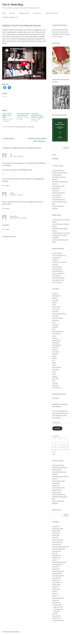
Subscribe (57, 428)
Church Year (55, 309)
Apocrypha (55, 300)
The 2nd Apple (56, 275)
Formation (55, 327)
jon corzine (13, 216)
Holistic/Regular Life (57, 331)
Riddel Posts (55, 190)
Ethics (54, 322)
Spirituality (55, 378)
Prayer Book (55, 351)
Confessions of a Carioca (59, 262)
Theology (54, 383)
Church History (56, 307)
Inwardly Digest (24, 13)
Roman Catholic (56, 367)
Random (54, 358)
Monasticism (55, 342)
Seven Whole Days (57, 271)
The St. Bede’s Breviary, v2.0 (10, 17)
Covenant (55, 264)
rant (53, 360)
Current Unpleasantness (59, 313)
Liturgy (54, 336)
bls (11, 154)
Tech (53, 381)
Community (55, 311)
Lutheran (54, 338)
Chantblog (55, 260)
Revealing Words (57, 269)
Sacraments (55, 369)
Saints (54, 372)
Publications (37, 13)
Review (54, 365)
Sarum (54, 374)
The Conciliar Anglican (58, 278)
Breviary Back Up (8, 138)
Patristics (54, 349)
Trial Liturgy (55, 385)
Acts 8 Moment (56, 257)
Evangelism (55, 325)
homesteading (56, 334)
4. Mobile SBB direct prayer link (61, 233)
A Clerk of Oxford (57, 253)
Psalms (54, 356)
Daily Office (55, 316)
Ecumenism (55, 320)
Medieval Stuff (56, 340)
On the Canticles (57, 175)
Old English (55, 347)
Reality (54, 363)
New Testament (56, 345)
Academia (55, 293)
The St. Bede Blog (12, 4)
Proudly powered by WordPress (10, 631)
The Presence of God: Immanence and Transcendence (58, 195)
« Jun (53, 454)
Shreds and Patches (58, 273)
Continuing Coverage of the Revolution (23, 114)
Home (4, 13)
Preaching (55, 354)
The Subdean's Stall (58, 280)
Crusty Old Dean (57, 266)
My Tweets (55, 398)
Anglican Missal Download (59, 172)
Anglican (18, 126)
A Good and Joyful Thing (59, 255)
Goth (53, 329)
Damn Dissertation (57, 318)
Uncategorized (56, 387)
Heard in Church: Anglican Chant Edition (7, 115)
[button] (61, 97)
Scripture (54, 376)
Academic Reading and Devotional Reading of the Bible (59, 202)
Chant (23, 126)
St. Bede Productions (51, 13)
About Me (12, 13)
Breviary (54, 302)
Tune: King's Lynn (57, 282)
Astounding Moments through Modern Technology (37, 115)
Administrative (56, 295)
